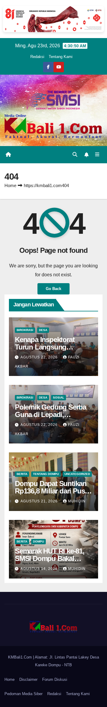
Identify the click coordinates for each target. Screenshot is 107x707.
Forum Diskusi (54, 679)
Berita (22, 474)
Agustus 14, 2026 (40, 569)
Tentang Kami (61, 56)
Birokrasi (25, 330)
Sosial (58, 397)
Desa (43, 330)
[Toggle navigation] (97, 154)
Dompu (38, 541)
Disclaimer (28, 679)
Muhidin (77, 501)
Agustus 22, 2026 (40, 357)
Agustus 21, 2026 (40, 501)
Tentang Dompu (46, 474)
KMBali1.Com (20, 657)
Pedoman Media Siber (23, 694)
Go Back (53, 288)
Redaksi (37, 56)
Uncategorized (77, 474)
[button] (75, 154)
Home (10, 185)
